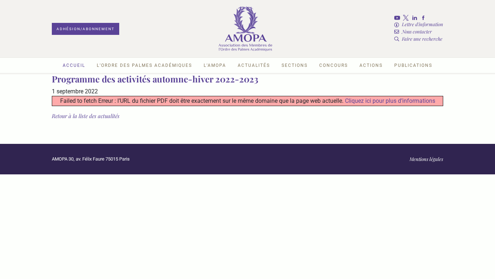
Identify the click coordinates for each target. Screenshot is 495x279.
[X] (407, 18)
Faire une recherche (422, 39)
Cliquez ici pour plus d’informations (390, 100)
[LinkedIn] (416, 18)
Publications (413, 65)
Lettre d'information (422, 24)
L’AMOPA (215, 65)
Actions (371, 65)
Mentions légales (426, 159)
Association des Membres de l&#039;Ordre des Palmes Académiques (245, 29)
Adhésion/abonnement (86, 29)
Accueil (74, 65)
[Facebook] (424, 18)
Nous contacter (417, 31)
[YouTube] (398, 18)
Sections (295, 65)
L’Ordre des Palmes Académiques (144, 65)
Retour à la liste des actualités (86, 116)
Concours (333, 65)
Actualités (254, 65)
